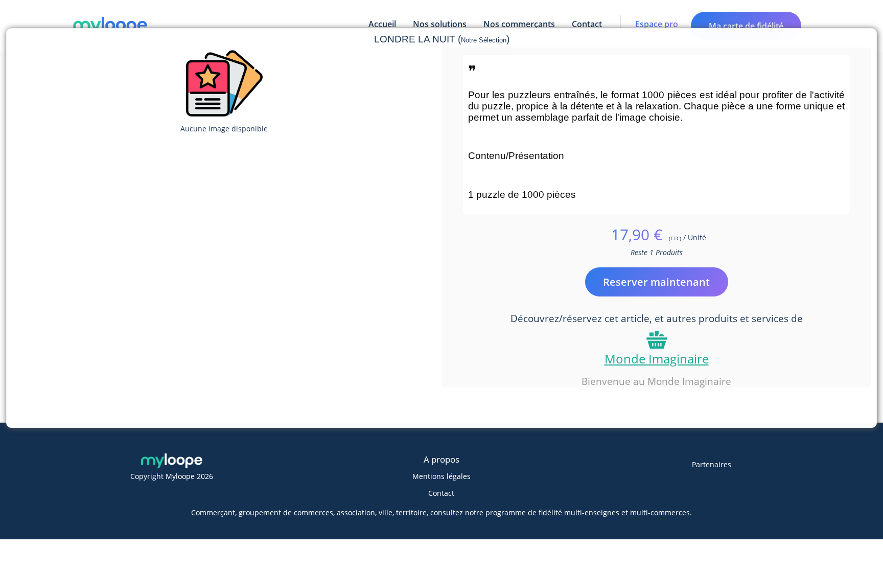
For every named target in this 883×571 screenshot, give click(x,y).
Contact (441, 493)
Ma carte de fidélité (746, 26)
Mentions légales (441, 476)
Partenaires (711, 464)
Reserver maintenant (656, 282)
